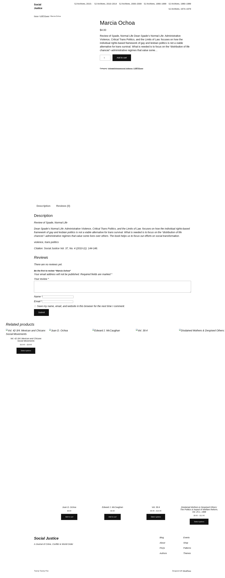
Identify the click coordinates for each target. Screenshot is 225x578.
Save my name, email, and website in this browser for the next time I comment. (81, 306)
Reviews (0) (63, 205)
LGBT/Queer (44, 16)
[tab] (43, 206)
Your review (41, 278)
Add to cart (122, 57)
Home (36, 16)
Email (38, 301)
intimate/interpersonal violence (120, 68)
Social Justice (46, 538)
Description (43, 205)
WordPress (187, 571)
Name (38, 296)
